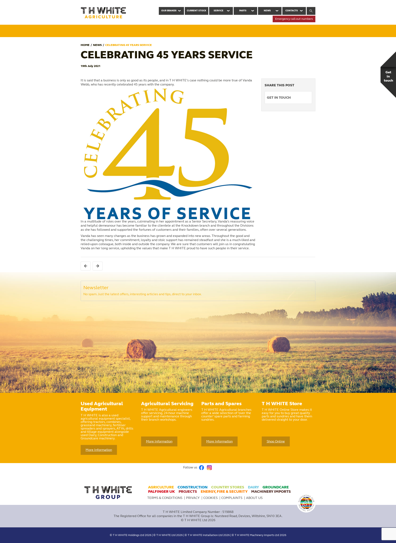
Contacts (291, 10)
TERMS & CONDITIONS (164, 498)
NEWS (97, 45)
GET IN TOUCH (279, 97)
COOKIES (210, 498)
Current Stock (196, 10)
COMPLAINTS (232, 498)
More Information (99, 450)
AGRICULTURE (161, 487)
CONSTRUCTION (192, 487)
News (267, 10)
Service (218, 10)
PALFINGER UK (161, 491)
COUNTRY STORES (227, 487)
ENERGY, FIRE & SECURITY (224, 491)
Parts (242, 10)
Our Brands (169, 10)
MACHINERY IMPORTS (271, 491)
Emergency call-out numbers (294, 19)
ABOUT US (254, 498)
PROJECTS (188, 491)
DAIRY (253, 487)
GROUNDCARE (276, 487)
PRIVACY (193, 498)
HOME (85, 45)
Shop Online (276, 441)
